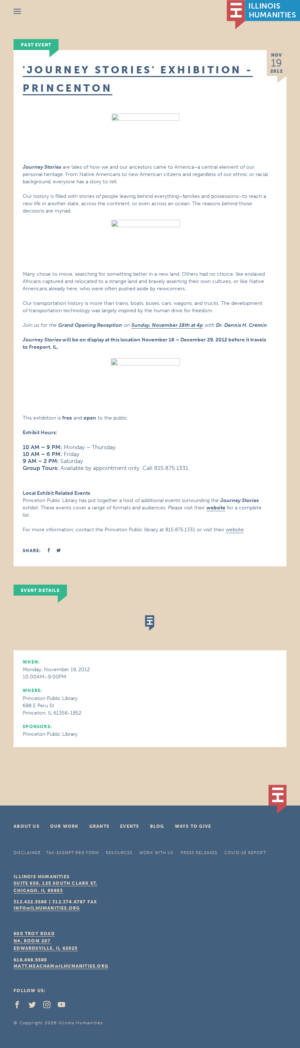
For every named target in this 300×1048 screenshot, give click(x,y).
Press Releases (199, 852)
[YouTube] (64, 1006)
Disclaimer (27, 852)
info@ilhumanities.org (47, 908)
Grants (99, 826)
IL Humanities (263, 14)
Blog (157, 826)
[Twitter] (35, 1006)
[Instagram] (49, 1006)
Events (129, 826)
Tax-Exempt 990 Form (72, 852)
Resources (119, 852)
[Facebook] (20, 1006)
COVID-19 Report (245, 852)
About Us (27, 826)
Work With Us (156, 852)
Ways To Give (193, 826)
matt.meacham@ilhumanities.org (61, 966)
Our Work (64, 826)
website (235, 530)
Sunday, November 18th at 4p (167, 325)
